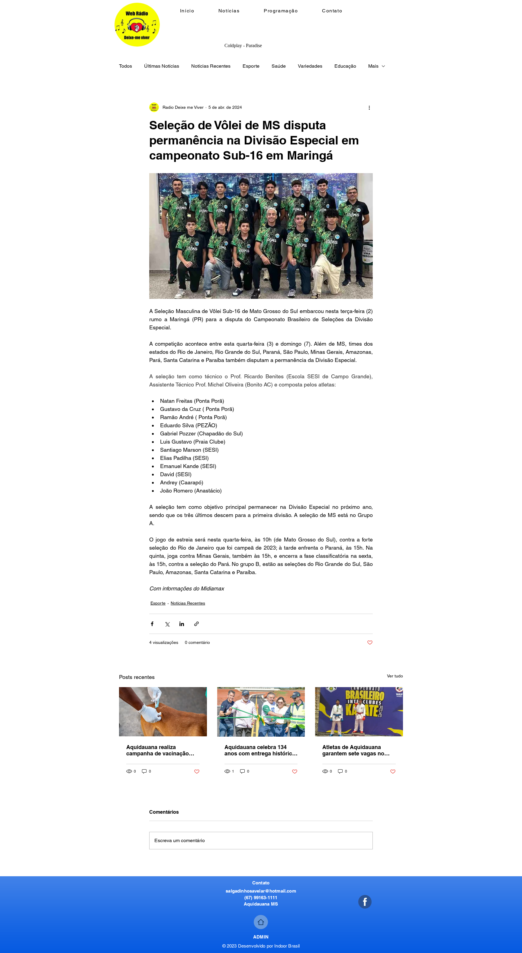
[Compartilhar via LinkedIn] (182, 624)
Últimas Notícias (161, 66)
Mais (373, 66)
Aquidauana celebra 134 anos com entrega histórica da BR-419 (259, 750)
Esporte (251, 66)
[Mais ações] (369, 107)
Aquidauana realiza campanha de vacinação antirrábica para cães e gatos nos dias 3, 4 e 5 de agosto (159, 750)
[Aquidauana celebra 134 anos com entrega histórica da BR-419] (261, 712)
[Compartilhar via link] (196, 624)
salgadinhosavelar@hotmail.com (261, 890)
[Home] (261, 922)
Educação (345, 66)
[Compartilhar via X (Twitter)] (167, 624)
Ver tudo (395, 676)
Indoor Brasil (287, 945)
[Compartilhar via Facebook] (152, 624)
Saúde (279, 66)
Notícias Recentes (210, 66)
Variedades (310, 66)
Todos (125, 66)
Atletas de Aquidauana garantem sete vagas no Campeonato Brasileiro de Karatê (356, 750)
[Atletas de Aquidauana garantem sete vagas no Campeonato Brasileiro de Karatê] (359, 711)
